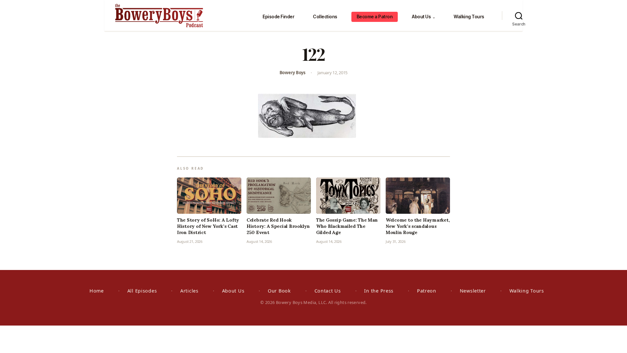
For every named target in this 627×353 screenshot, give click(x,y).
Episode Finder (278, 16)
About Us (423, 16)
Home (96, 291)
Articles (189, 291)
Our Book (279, 291)
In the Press (379, 291)
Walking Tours (469, 16)
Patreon (426, 291)
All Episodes (142, 291)
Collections (325, 16)
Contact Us (327, 291)
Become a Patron (375, 16)
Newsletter (473, 291)
